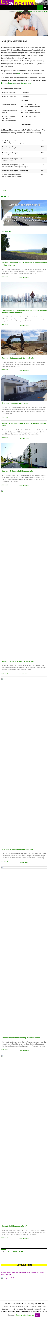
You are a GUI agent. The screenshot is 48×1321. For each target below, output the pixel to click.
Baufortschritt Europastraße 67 (14, 1226)
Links (19, 73)
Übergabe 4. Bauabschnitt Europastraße (17, 471)
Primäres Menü (45, 7)
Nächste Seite (18, 1251)
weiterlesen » (24, 277)
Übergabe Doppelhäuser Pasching (15, 403)
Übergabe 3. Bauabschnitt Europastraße (17, 849)
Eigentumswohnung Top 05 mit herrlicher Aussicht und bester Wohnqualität (22, 1274)
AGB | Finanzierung (42, 11)
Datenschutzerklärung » (25, 1315)
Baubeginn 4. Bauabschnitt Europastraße (18, 661)
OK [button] (37, 1315)
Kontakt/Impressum (9, 83)
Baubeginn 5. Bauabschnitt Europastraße (18, 358)
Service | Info (31, 11)
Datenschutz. (26, 83)
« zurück (4, 190)
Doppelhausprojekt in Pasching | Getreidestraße (21, 1037)
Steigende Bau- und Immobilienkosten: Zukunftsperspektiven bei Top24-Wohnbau (24, 311)
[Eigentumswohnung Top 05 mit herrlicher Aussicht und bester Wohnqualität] (24, 1289)
